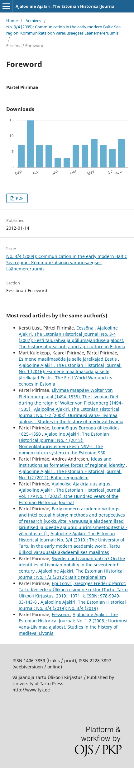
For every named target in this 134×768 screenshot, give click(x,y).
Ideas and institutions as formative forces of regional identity (72, 462)
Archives (33, 20)
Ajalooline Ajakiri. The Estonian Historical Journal (66, 6)
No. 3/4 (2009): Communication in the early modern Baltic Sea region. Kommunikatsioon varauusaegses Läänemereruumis (63, 30)
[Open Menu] (6, 6)
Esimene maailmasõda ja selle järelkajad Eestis (68, 359)
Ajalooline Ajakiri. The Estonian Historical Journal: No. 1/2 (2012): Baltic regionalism (70, 474)
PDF (19, 198)
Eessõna (85, 328)
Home (12, 20)
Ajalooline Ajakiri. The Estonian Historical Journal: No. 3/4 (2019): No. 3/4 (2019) (72, 605)
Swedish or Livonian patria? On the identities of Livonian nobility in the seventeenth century (72, 564)
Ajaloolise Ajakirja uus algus (82, 484)
